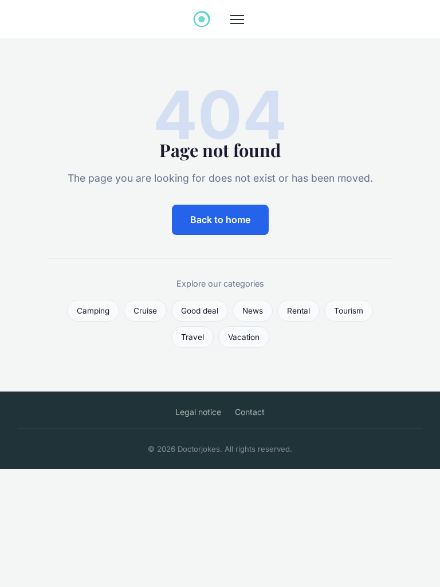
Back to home (220, 219)
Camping (93, 310)
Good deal (199, 310)
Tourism (348, 310)
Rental (298, 310)
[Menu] (237, 19)
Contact (250, 412)
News (252, 310)
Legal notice (198, 412)
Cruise (145, 310)
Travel (192, 337)
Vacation (244, 337)
